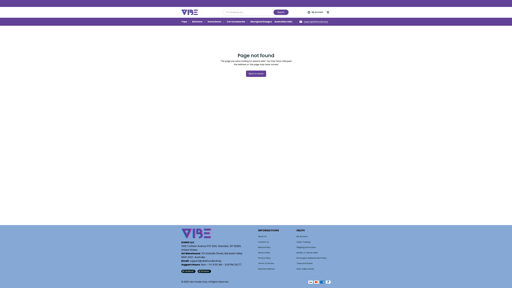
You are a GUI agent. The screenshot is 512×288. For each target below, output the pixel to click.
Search (281, 12)
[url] (316, 21)
